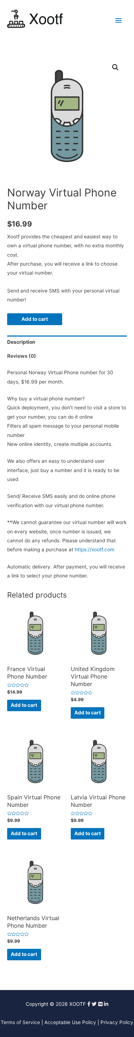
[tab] (67, 342)
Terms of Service (20, 1022)
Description (21, 342)
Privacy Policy (116, 1022)
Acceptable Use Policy (70, 1022)
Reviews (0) (21, 356)
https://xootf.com (94, 549)
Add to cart (34, 319)
